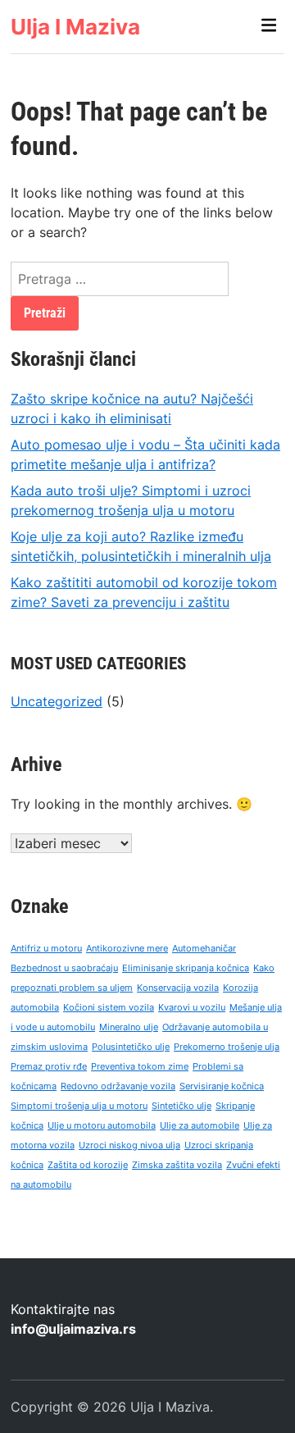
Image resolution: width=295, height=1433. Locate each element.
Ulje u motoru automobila (102, 1125)
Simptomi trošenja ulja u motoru (79, 1106)
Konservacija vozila (178, 988)
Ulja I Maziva (75, 26)
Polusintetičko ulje (131, 1047)
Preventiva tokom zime (139, 1066)
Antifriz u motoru (46, 948)
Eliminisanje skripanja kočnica (185, 968)
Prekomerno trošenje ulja (226, 1047)
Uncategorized (56, 701)
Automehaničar (204, 948)
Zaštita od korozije (88, 1165)
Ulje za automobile (199, 1125)
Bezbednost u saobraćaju (64, 968)
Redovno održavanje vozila (118, 1086)
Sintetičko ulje (181, 1106)
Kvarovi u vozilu (191, 1007)
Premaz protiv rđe (49, 1066)
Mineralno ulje (128, 1027)
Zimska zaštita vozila (177, 1165)
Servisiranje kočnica (221, 1086)
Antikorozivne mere (127, 948)
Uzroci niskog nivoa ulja (129, 1145)
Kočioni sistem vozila (108, 1007)
